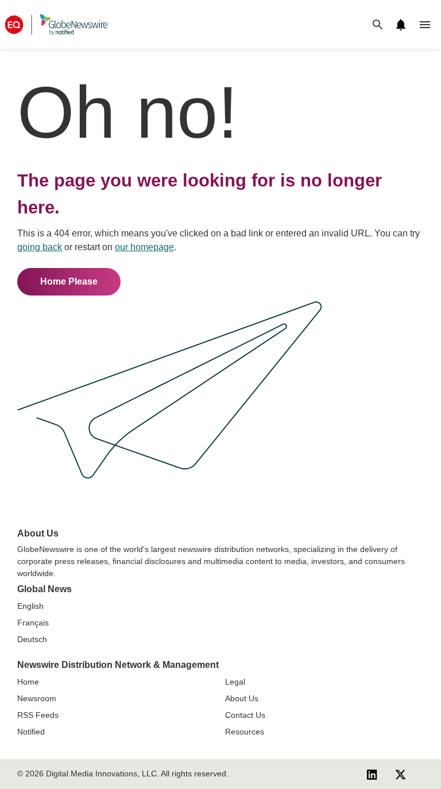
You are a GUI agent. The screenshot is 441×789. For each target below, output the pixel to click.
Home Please (69, 281)
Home (28, 681)
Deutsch (32, 639)
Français (33, 622)
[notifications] (400, 24)
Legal (235, 681)
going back (39, 247)
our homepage (144, 247)
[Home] (56, 24)
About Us (241, 698)
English (30, 606)
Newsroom (36, 698)
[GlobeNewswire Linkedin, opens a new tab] (372, 774)
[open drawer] (424, 24)
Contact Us (245, 715)
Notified (31, 731)
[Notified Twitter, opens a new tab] (400, 774)
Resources (244, 731)
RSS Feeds (38, 715)
